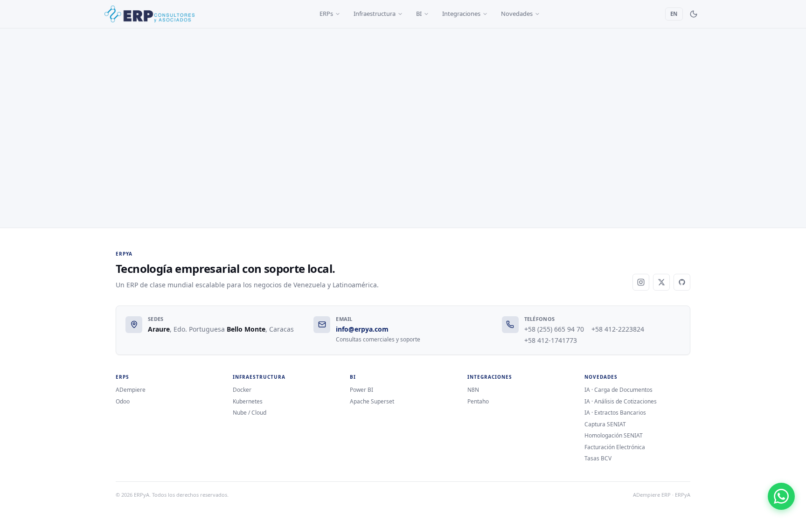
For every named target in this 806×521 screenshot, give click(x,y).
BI (419, 13)
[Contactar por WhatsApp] (781, 496)
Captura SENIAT (605, 424)
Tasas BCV (597, 458)
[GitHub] (682, 282)
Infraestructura (375, 13)
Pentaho (478, 401)
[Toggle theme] (694, 14)
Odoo (123, 401)
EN (674, 13)
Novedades (517, 13)
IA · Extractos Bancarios (615, 413)
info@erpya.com (362, 329)
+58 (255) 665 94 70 (554, 329)
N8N (473, 390)
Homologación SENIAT (613, 435)
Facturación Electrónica (614, 447)
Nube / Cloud (249, 413)
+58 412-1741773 (550, 340)
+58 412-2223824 (617, 329)
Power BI (361, 390)
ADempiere (131, 390)
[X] (661, 282)
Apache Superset (372, 401)
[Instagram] (640, 282)
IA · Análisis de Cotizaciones (620, 401)
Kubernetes (248, 401)
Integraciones (461, 13)
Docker (242, 390)
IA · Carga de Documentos (618, 390)
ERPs (326, 13)
